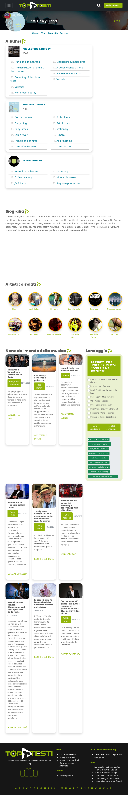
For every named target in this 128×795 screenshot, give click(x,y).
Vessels (60, 79)
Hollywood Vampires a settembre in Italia (15, 373)
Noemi (65, 375)
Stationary (62, 129)
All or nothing (64, 140)
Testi (43, 33)
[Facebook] (22, 773)
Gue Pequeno (66, 516)
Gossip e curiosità (67, 757)
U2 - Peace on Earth (99, 401)
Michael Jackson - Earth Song (103, 417)
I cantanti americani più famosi (108, 781)
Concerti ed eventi (68, 754)
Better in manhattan (26, 171)
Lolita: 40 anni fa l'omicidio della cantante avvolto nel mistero (43, 604)
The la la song (64, 146)
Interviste (64, 765)
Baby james (21, 129)
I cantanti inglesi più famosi (106, 778)
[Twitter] (35, 773)
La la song (62, 171)
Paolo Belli (12, 513)
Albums (35, 33)
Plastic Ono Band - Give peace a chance (104, 380)
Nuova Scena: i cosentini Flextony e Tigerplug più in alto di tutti (69, 505)
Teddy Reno (39, 527)
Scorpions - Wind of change (102, 413)
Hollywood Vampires (14, 383)
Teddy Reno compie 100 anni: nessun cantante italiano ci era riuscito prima (43, 516)
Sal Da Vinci (66, 619)
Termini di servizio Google (105, 772)
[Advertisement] (109, 76)
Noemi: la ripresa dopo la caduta (70, 369)
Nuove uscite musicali (69, 760)
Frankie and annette (26, 140)
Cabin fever (21, 135)
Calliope (19, 86)
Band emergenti (67, 763)
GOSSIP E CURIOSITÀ (17, 573)
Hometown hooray (25, 92)
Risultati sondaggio (111, 427)
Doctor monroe (23, 117)
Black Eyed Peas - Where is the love (103, 391)
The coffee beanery (25, 146)
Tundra (60, 135)
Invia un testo (113, 5)
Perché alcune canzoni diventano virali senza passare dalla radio (16, 607)
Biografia (53, 33)
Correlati (64, 33)
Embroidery (63, 117)
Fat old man (63, 123)
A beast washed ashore (69, 67)
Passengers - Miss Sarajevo (102, 396)
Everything (20, 123)
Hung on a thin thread (27, 61)
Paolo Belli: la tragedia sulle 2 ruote (16, 505)
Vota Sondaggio (95, 427)
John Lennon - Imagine (100, 386)
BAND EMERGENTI (69, 554)
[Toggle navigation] (9, 5)
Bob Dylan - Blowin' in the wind (104, 409)
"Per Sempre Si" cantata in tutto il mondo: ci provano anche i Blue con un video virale (70, 607)
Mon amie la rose (66, 177)
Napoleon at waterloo (69, 73)
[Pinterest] (27, 773)
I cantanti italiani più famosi (106, 775)
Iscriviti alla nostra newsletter (107, 767)
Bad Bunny (39, 386)
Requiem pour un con (68, 183)
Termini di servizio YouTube (106, 769)
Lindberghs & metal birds (70, 61)
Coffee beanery (23, 177)
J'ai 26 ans (20, 183)
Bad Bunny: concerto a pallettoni (40, 378)
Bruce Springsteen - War (101, 405)
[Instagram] (31, 773)
